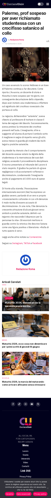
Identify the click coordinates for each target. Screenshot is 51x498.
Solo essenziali (23, 494)
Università (25, 458)
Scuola (9, 298)
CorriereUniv (35, 237)
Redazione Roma (17, 40)
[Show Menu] (47, 4)
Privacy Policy (25, 476)
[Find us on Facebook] (13, 404)
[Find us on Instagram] (25, 404)
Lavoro (25, 451)
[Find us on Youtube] (32, 404)
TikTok (27, 243)
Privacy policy (40, 494)
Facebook (37, 243)
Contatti (25, 466)
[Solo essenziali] (47, 488)
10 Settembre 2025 (13, 44)
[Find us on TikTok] (19, 404)
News (4, 340)
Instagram (17, 243)
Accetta (9, 494)
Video (25, 462)
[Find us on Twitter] (38, 404)
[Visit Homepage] (13, 4)
